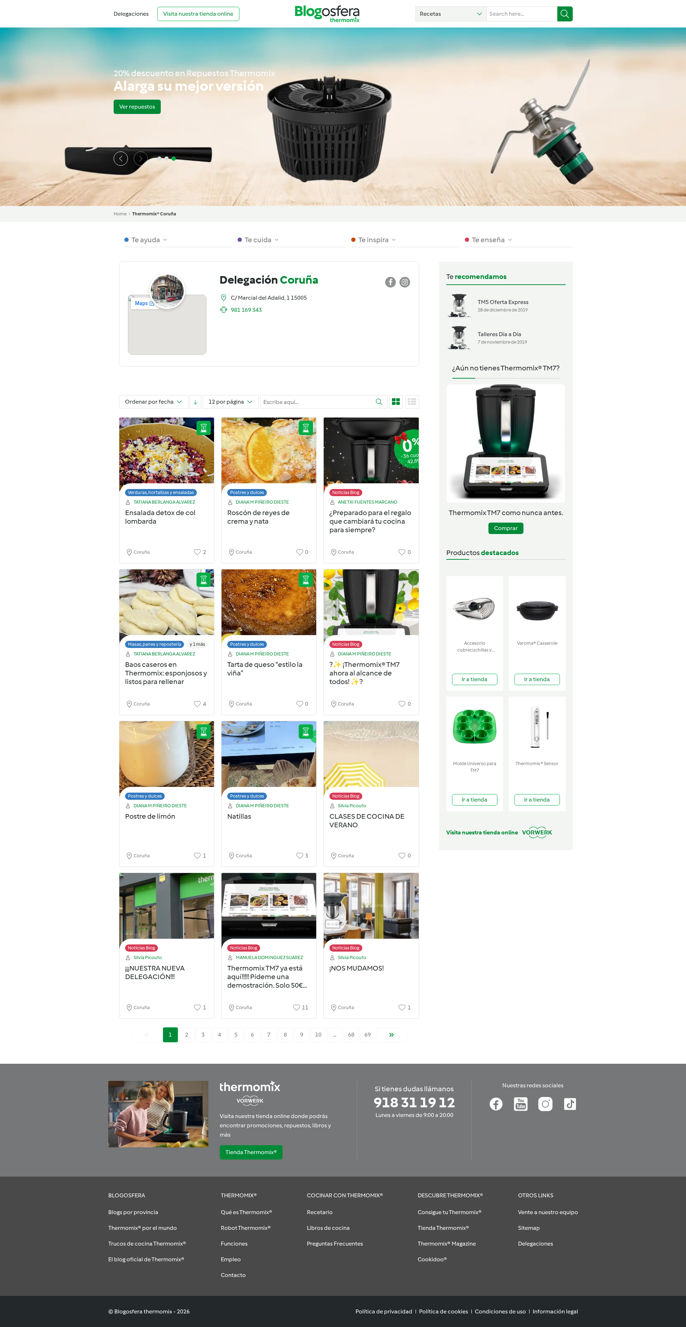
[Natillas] (269, 762)
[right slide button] (141, 158)
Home (120, 213)
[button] (451, 13)
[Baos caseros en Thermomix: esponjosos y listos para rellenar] (166, 610)
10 (318, 1034)
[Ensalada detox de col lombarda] (166, 459)
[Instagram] (545, 1104)
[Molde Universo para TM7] (474, 727)
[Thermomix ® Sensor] (537, 727)
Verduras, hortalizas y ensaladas (161, 492)
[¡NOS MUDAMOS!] (371, 914)
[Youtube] (521, 1104)
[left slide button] (121, 158)
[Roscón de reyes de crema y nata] (269, 459)
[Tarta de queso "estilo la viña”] (269, 610)
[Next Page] (392, 1034)
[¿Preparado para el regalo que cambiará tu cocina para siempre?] (371, 459)
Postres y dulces (247, 492)
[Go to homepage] (327, 13)
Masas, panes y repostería (154, 644)
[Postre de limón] (166, 762)
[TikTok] (570, 1104)
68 (351, 1034)
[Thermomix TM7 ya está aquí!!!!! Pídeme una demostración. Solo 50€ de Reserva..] (269, 914)
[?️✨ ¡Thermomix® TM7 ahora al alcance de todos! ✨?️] (371, 610)
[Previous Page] (146, 1034)
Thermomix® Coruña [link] (154, 213)
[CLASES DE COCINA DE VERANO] (371, 762)
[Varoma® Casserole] (537, 607)
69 (367, 1034)
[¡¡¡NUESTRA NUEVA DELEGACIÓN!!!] (166, 914)
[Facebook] (496, 1104)
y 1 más (197, 644)
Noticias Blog (345, 492)
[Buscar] (565, 13)
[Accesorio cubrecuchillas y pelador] (474, 607)
